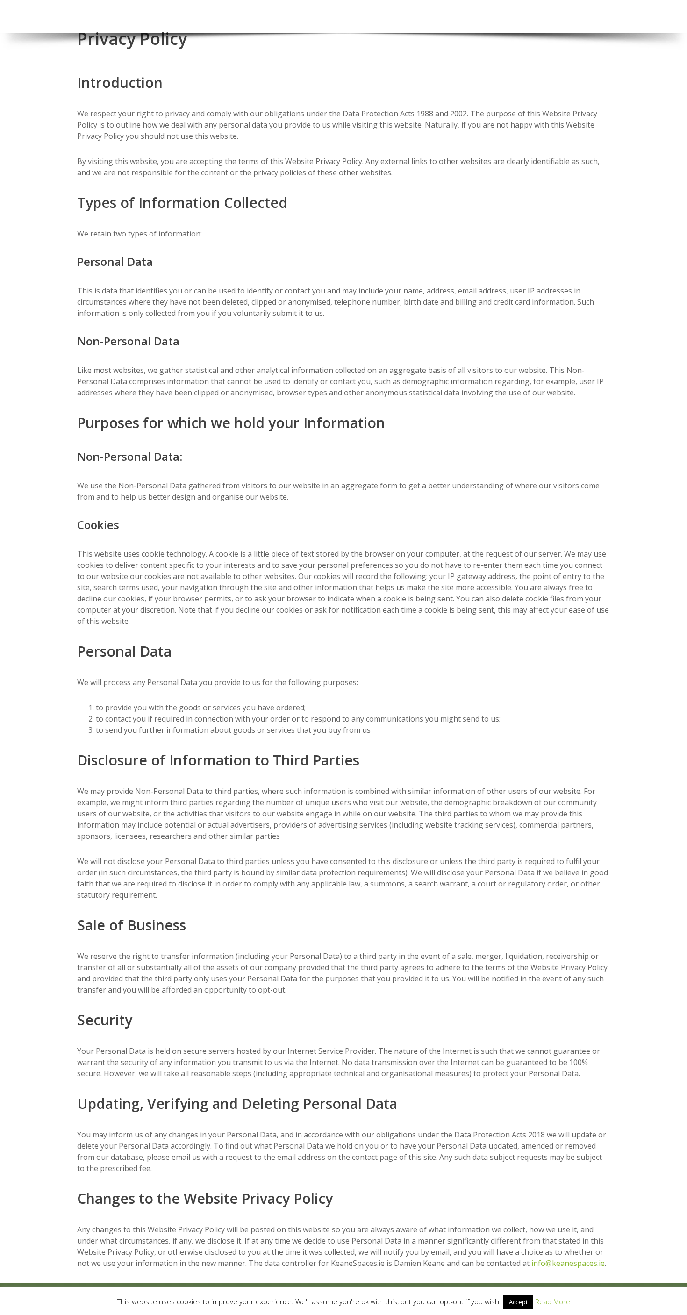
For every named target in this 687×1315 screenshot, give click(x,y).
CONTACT (515, 16)
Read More (552, 1301)
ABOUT (323, 16)
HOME (286, 16)
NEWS (474, 16)
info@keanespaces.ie (568, 1263)
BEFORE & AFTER (422, 16)
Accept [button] (518, 1302)
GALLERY (365, 16)
